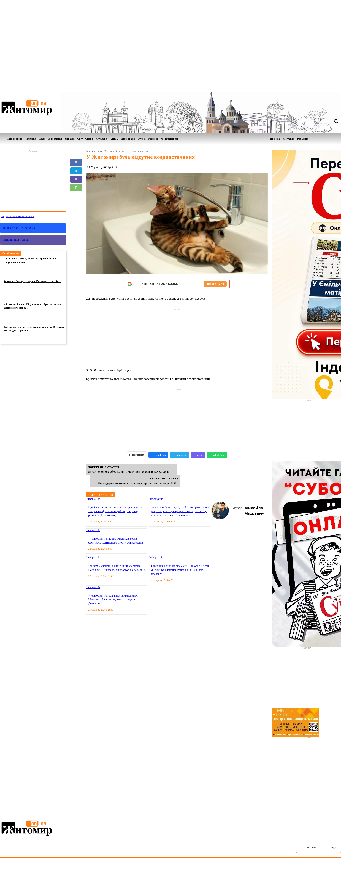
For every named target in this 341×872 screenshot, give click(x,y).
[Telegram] (339, 139)
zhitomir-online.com (151, 865)
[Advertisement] (33, 178)
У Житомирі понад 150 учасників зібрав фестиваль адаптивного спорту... (33, 306)
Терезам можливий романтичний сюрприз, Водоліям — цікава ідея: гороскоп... (35, 329)
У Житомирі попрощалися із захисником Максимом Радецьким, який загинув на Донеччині (113, 599)
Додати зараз (215, 284)
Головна (90, 151)
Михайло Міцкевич (254, 510)
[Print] (76, 212)
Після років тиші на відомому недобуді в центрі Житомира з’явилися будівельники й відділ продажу (180, 569)
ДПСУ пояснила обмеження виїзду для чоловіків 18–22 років (129, 471)
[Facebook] (333, 139)
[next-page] (215, 499)
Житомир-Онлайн (29, 865)
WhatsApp (218, 455)
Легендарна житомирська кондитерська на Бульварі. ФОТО (138, 483)
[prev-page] (212, 499)
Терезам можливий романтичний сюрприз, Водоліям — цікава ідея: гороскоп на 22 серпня (116, 567)
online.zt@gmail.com (196, 865)
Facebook (160, 455)
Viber (200, 455)
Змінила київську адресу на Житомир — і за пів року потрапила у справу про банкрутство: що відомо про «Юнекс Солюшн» (180, 511)
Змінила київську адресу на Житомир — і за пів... (32, 281)
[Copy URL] (76, 204)
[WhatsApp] (76, 187)
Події (99, 151)
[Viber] (76, 179)
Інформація (93, 498)
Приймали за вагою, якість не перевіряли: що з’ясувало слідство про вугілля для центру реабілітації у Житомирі (115, 511)
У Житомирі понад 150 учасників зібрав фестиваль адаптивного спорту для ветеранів (115, 540)
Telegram (181, 455)
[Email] (76, 195)
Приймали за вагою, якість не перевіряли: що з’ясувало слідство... (30, 260)
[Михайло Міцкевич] (221, 510)
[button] (336, 121)
